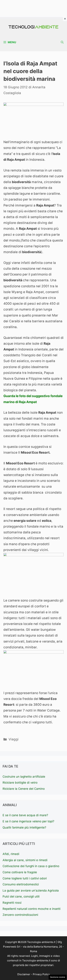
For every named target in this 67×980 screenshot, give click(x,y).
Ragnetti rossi (12, 902)
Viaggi (14, 739)
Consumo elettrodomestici (21, 884)
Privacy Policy (41, 974)
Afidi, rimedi (11, 854)
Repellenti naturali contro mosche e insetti (31, 908)
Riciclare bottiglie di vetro (20, 782)
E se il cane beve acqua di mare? (25, 815)
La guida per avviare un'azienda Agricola (31, 890)
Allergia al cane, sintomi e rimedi (25, 860)
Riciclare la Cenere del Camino (24, 788)
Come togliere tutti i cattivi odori (25, 878)
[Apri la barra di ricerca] (62, 42)
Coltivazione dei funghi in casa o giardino (31, 866)
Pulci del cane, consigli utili (21, 896)
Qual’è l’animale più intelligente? (24, 827)
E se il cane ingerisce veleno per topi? (28, 821)
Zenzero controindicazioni (20, 914)
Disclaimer (23, 974)
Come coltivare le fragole (20, 872)
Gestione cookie (57, 977)
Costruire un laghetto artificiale (24, 776)
